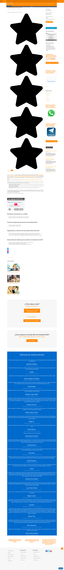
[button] (8, 357)
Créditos (9, 558)
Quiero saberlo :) (32, 340)
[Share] (25, 252)
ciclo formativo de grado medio (50, 47)
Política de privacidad (11, 554)
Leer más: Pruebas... (49, 164)
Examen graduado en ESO (14, 12)
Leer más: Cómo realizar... (49, 172)
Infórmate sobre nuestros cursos (52, 62)
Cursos (47, 17)
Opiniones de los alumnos (51, 28)
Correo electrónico (49, 10)
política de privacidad (15, 4)
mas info (47, 86)
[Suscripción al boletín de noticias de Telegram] (51, 131)
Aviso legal (9, 552)
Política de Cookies (10, 556)
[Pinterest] (25, 251)
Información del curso (24, 552)
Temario (22, 554)
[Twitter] (25, 250)
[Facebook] (25, 248)
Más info (53, 59)
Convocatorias (9, 12)
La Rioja (18, 12)
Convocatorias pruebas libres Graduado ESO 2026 (51, 151)
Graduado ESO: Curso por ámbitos (13, 294)
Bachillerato (47, 94)
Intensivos (47, 98)
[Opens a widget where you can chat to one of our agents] (60, 568)
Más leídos (48, 149)
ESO (46, 96)
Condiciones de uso (10, 550)
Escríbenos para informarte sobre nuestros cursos (32, 310)
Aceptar (32, 6)
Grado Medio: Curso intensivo (12, 283)
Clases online (48, 100)
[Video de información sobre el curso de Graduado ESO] (51, 36)
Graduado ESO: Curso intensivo (12, 271)
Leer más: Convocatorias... (49, 156)
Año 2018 (21, 12)
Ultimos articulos (49, 147)
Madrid (47, 50)
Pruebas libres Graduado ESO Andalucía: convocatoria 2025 (50, 159)
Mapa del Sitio (10, 560)
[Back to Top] (62, 548)
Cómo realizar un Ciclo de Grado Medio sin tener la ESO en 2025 (51, 167)
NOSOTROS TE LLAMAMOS (51, 141)
